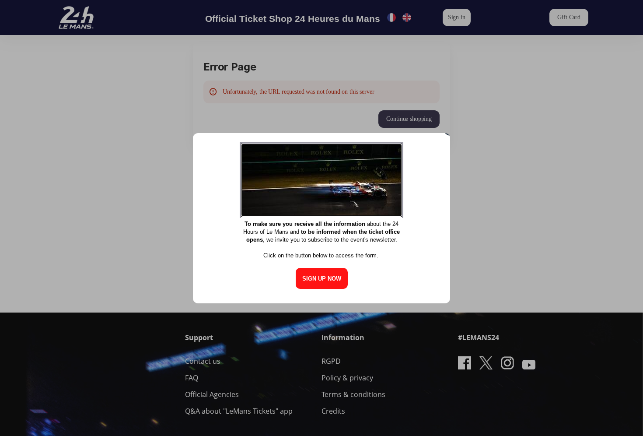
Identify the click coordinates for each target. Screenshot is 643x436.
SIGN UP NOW (321, 278)
